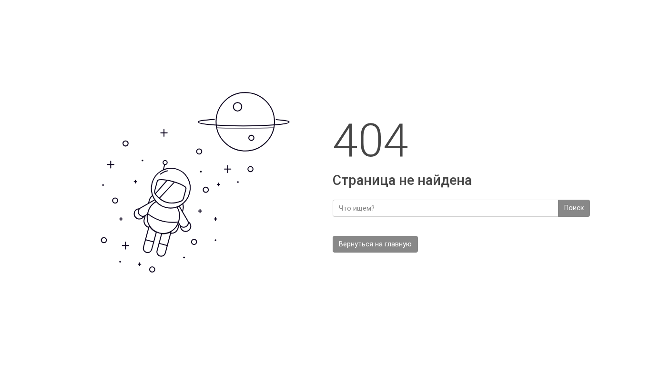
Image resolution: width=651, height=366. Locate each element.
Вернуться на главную (375, 244)
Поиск (574, 208)
